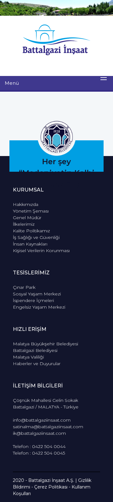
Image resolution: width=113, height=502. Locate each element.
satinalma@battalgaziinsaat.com (48, 426)
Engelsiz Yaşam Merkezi (39, 307)
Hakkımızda (25, 204)
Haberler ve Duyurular (37, 363)
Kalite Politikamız (31, 231)
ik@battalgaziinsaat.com (39, 433)
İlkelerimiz (24, 224)
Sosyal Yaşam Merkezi (37, 294)
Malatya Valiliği (28, 357)
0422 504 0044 (49, 446)
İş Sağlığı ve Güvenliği (36, 237)
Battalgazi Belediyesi (35, 350)
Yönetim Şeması (31, 211)
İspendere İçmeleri (33, 300)
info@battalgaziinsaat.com (42, 420)
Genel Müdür (27, 217)
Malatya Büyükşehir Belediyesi (45, 344)
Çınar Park (24, 287)
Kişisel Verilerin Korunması (41, 250)
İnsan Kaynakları (30, 244)
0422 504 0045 (48, 453)
